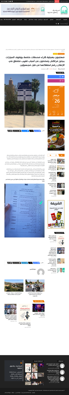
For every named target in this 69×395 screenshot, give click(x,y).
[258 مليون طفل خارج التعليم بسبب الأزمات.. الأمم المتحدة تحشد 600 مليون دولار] (41, 375)
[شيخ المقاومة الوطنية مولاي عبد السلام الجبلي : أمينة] (61, 185)
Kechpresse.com (46, 390)
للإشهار (33, 392)
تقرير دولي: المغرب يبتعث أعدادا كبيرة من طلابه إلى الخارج (52, 167)
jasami (62, 390)
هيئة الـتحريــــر (17, 392)
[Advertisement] (34, 37)
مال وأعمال (40, 19)
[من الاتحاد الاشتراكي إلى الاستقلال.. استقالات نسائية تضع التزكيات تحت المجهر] (34, 376)
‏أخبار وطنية (58, 19)
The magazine (7, 19)
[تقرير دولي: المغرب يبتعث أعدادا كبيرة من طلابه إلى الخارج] (61, 167)
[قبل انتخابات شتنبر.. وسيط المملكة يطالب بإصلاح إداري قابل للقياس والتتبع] (41, 383)
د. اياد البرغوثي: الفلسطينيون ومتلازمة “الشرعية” (52, 270)
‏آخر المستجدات (57, 49)
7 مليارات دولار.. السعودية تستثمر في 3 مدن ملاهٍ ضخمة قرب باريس (39, 314)
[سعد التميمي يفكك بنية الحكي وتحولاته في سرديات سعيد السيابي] (24, 313)
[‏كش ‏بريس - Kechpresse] (57, 10)
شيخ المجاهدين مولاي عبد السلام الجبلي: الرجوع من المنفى (52, 192)
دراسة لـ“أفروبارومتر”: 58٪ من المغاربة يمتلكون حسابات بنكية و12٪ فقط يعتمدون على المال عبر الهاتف (52, 176)
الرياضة (35, 19)
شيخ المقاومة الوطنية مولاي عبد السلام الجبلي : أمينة (52, 185)
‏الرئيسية (62, 49)
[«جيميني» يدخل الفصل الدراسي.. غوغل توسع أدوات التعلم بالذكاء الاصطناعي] (28, 383)
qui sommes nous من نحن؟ (26, 392)
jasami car (57, 390)
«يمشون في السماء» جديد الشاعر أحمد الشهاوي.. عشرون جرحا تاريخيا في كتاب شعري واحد (52, 262)
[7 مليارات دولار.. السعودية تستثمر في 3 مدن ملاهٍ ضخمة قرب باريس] (38, 308)
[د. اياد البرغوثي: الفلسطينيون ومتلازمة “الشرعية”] (61, 270)
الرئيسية (65, 19)
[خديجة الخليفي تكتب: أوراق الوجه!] (34, 367)
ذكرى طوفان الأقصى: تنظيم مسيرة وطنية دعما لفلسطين (52, 161)
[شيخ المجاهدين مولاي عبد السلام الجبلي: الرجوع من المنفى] (61, 192)
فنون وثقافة (19, 19)
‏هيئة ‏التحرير (61, 69)
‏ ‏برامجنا (25, 19)
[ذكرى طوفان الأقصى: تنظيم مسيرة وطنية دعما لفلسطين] (61, 161)
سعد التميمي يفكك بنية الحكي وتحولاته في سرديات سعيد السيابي (24, 324)
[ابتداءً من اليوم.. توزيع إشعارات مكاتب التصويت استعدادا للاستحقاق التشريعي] (34, 383)
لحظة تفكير (31, 19)
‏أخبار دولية (46, 19)
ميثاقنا (13, 392)
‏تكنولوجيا (14, 19)
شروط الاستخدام (8, 392)
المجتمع (51, 19)
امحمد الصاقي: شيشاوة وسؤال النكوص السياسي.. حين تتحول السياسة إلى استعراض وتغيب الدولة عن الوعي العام (33, 1)
